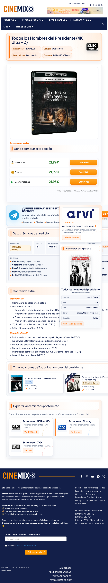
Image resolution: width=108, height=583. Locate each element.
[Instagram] (93, 5)
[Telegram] (99, 5)
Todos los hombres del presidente (80, 289)
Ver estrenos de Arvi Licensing (78, 226)
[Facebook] (90, 5)
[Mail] (96, 5)
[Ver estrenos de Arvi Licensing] (80, 213)
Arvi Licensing (32, 55)
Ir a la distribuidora (71, 237)
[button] (103, 24)
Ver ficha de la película (72, 324)
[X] (101, 5)
